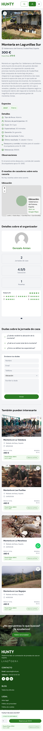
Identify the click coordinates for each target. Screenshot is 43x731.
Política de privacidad (9, 704)
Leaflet (9, 215)
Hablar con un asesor (21, 635)
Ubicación (7, 183)
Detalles (6, 113)
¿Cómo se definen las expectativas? (21, 348)
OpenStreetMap (36, 215)
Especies (6, 103)
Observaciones (9, 155)
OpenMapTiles (26, 215)
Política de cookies (8, 707)
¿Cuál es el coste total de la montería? (22, 343)
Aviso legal (5, 700)
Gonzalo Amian (21, 248)
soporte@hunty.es (12, 671)
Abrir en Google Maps (33, 210)
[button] (4, 188)
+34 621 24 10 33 (14, 675)
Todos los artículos (8, 690)
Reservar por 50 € (25, 721)
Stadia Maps (16, 215)
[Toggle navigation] (39, 4)
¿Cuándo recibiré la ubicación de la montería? (20, 337)
